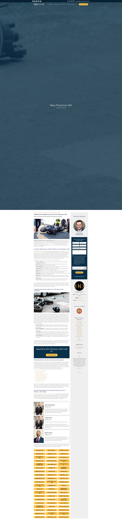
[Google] (40, 1)
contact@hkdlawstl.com (80, 300)
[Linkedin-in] (38, 1)
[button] (72, 227)
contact (53, 340)
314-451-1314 (80, 297)
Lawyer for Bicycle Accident (41, 378)
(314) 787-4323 (80, 298)
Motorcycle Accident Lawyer (40, 212)
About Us (50, 4)
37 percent (47, 270)
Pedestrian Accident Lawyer (41, 379)
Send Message (79, 272)
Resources (63, 4)
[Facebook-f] (33, 1)
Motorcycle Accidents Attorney (42, 377)
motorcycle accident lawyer (49, 243)
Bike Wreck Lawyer (39, 373)
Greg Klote (48, 418)
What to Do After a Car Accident (42, 374)
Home (35, 212)
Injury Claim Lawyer (39, 381)
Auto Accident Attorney (40, 371)
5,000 (60, 252)
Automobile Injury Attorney (41, 376)
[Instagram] (35, 1)
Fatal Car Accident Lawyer (41, 370)
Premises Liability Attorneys (41, 375)
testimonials (37, 368)
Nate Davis (48, 433)
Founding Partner (79, 234)
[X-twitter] (36, 1)
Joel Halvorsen (50, 405)
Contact (73, 4)
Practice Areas (56, 4)
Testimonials (69, 4)
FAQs (40, 385)
